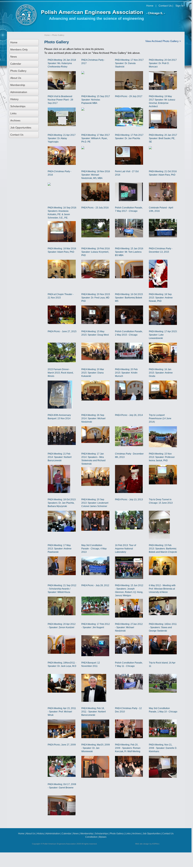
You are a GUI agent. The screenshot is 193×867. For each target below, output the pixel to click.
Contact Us (165, 5)
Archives (15, 120)
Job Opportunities (20, 127)
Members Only (19, 49)
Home (149, 5)
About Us (15, 77)
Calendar (15, 63)
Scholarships (17, 106)
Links (13, 113)
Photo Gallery (18, 70)
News (13, 56)
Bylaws (102, 837)
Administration (18, 92)
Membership (17, 84)
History (14, 99)
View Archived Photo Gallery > (163, 41)
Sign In (179, 5)
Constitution (91, 837)
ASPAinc (156, 844)
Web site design (142, 844)
